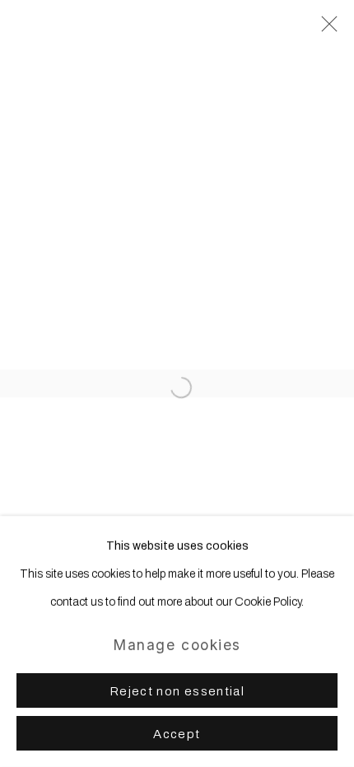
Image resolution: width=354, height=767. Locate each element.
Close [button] (325, 28)
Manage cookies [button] (177, 644)
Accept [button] (176, 734)
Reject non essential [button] (177, 691)
